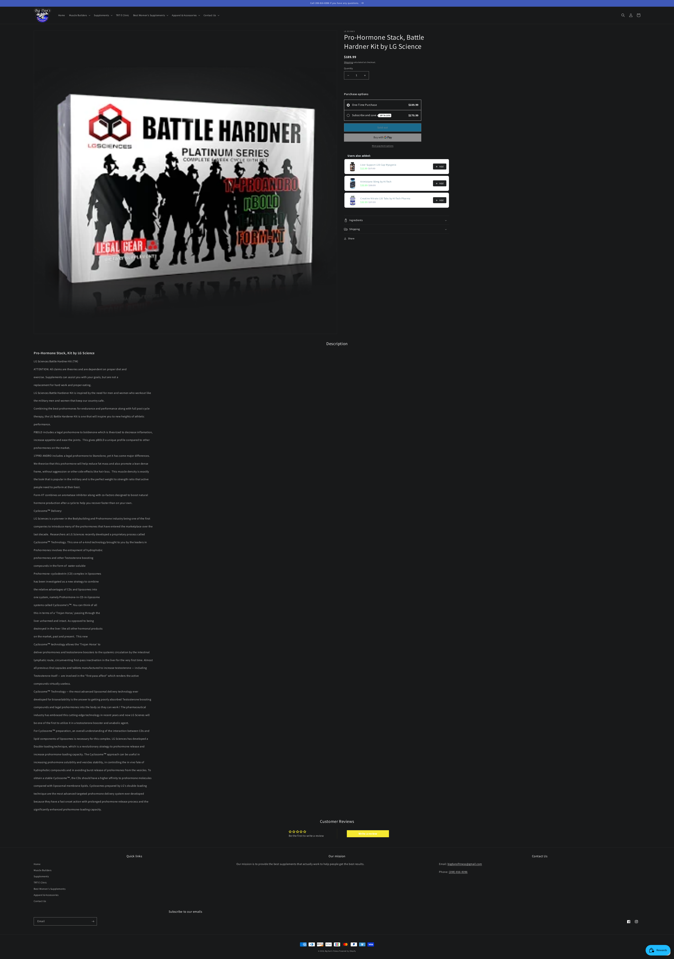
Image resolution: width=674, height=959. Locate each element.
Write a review (368, 833)
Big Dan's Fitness (332, 951)
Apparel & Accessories (46, 895)
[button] (79, 15)
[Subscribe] (93, 921)
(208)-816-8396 (458, 872)
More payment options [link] (383, 146)
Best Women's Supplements (49, 888)
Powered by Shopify (347, 951)
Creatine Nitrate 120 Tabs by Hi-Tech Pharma (385, 198)
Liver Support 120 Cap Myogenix (378, 165)
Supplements (41, 876)
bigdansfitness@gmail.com (465, 864)
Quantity (348, 68)
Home (37, 864)
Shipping (348, 62)
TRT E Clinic (40, 882)
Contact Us (40, 901)
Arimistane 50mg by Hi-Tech (376, 181)
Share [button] (351, 238)
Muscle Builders (43, 870)
